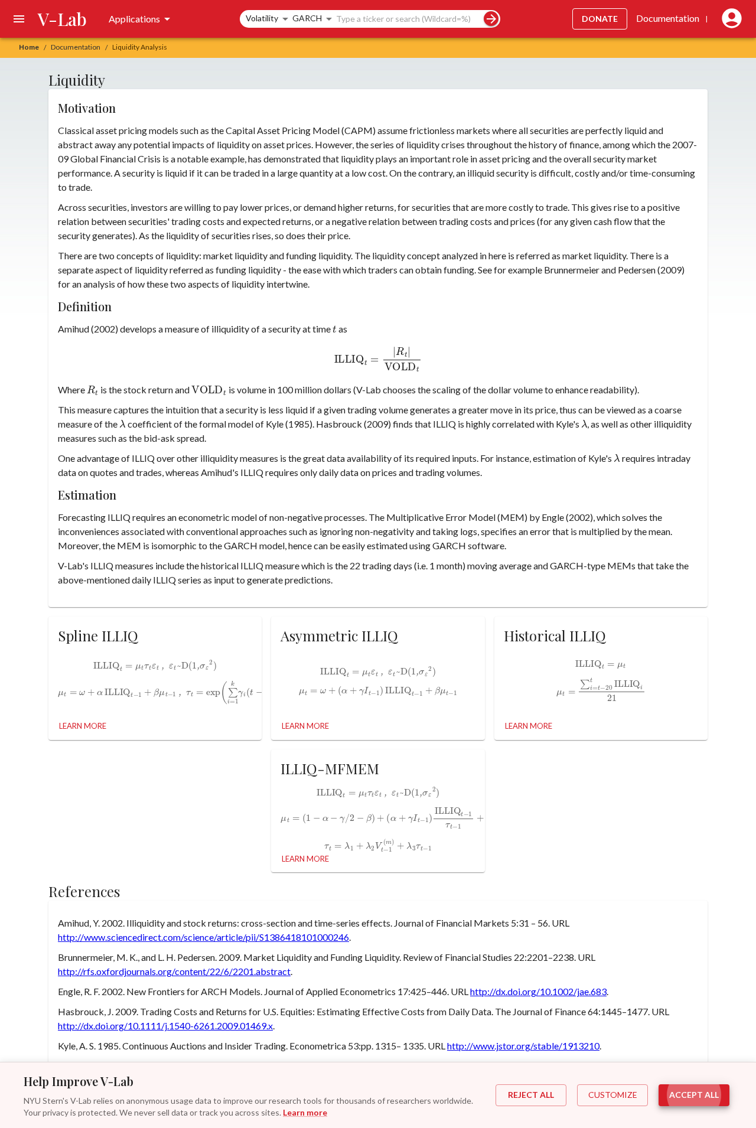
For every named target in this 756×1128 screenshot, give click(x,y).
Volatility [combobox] (262, 18)
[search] (491, 18)
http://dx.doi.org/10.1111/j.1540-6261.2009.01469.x (165, 1025)
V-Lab (62, 19)
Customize (612, 1095)
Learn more (305, 1112)
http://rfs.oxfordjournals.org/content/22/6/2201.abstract (174, 971)
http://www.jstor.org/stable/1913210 (523, 1045)
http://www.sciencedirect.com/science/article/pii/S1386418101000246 (203, 937)
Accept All (694, 1095)
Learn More (82, 726)
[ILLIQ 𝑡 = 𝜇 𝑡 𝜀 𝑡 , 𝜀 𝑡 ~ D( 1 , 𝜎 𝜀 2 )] (378, 665)
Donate (600, 19)
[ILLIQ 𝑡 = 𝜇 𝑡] (601, 661)
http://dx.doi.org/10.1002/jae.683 (538, 991)
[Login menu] (729, 19)
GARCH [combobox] (307, 18)
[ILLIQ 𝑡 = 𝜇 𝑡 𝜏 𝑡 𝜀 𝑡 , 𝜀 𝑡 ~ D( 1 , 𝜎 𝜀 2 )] (155, 662)
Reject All (531, 1095)
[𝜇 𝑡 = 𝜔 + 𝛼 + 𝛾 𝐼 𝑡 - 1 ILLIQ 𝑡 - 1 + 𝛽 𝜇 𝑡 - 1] (378, 691)
